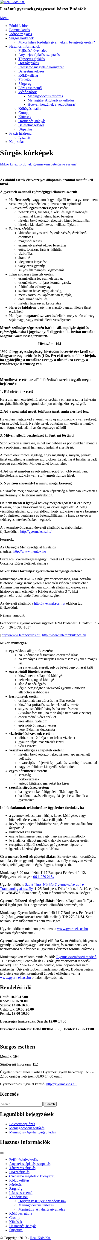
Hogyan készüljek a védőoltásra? (52, 104)
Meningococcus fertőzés (45, 96)
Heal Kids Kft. (40, 1238)
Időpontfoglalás (20, 34)
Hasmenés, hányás (31, 121)
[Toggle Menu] (2, 1153)
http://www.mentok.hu (29, 551)
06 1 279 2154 (43, 877)
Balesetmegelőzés (31, 71)
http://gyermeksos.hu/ (35, 531)
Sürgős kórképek (21, 38)
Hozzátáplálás (28, 63)
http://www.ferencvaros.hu (21, 635)
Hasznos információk (24, 46)
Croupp (23, 113)
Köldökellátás (28, 75)
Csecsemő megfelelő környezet (41, 67)
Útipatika (25, 129)
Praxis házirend (20, 133)
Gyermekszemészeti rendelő (76, 957)
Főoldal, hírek (19, 26)
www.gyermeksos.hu (72, 929)
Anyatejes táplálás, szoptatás (39, 55)
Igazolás (24, 137)
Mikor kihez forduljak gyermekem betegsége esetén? (56, 42)
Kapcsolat (16, 142)
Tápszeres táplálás (31, 59)
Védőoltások (27, 92)
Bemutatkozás (19, 30)
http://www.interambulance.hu (64, 635)
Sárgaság (25, 84)
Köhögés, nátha (29, 108)
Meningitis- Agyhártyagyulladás (51, 100)
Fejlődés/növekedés (32, 50)
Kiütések (24, 117)
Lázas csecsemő (30, 88)
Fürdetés (24, 79)
